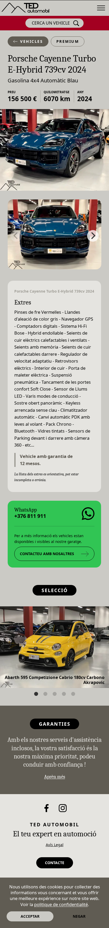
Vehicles (31, 41)
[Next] (93, 236)
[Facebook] (46, 808)
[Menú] (101, 8)
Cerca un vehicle (51, 23)
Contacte (54, 862)
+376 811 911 (30, 516)
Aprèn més (54, 777)
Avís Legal (54, 844)
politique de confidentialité (61, 904)
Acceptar (30, 916)
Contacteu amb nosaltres (47, 553)
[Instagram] (62, 808)
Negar (79, 916)
